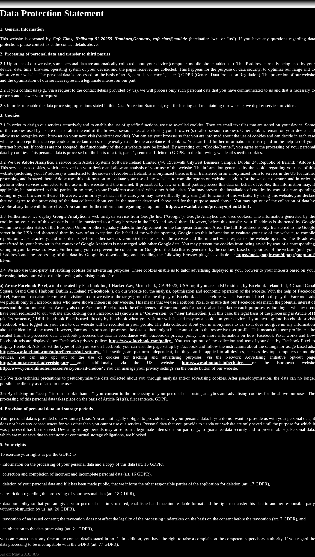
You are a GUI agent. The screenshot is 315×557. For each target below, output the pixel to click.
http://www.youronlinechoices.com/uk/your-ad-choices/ (52, 368)
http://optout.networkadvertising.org (38, 362)
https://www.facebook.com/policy (141, 340)
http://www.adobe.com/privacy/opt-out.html (208, 206)
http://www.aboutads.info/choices (217, 362)
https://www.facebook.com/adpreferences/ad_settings (50, 351)
